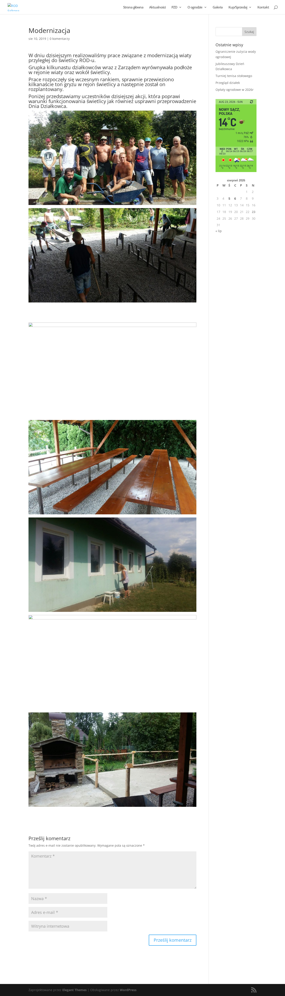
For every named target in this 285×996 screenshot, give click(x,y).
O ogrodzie (194, 7)
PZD (174, 7)
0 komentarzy (60, 39)
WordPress (128, 990)
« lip (219, 231)
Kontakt (263, 7)
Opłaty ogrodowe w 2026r (235, 89)
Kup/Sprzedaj (237, 7)
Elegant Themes (74, 990)
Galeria (218, 7)
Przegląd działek (228, 83)
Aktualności (157, 7)
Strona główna (133, 7)
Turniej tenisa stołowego (234, 76)
